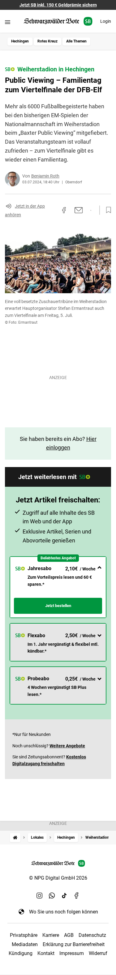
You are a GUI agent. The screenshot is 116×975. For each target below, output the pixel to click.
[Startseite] (15, 837)
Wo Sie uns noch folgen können (63, 912)
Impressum (71, 953)
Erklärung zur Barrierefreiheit (74, 944)
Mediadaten (25, 944)
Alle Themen (76, 41)
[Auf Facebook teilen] (64, 210)
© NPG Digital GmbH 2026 (58, 878)
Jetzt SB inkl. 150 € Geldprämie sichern (58, 4)
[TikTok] (64, 896)
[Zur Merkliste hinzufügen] (106, 210)
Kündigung (20, 953)
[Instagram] (40, 896)
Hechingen (20, 41)
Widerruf (98, 953)
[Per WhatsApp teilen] (90, 210)
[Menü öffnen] (7, 22)
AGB (69, 935)
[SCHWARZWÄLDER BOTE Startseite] (58, 21)
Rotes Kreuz (47, 41)
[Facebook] (77, 896)
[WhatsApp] (52, 896)
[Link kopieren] (52, 210)
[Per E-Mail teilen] (79, 210)
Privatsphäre (23, 935)
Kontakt (45, 953)
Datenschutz (92, 935)
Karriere (50, 935)
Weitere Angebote (67, 745)
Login (105, 21)
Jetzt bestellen (58, 605)
